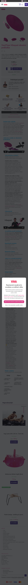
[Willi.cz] (5, 4)
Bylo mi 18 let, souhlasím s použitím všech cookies (14, 301)
